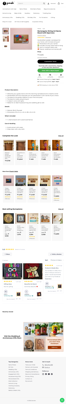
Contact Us (28, 378)
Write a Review (58, 254)
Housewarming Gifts (15, 376)
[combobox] (31, 3)
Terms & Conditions (31, 369)
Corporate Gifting (37, 21)
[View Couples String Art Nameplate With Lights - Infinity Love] (18, 294)
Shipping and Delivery (31, 372)
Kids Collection (13, 381)
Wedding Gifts (20, 17)
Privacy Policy (29, 376)
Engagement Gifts (14, 374)
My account (28, 381)
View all (61, 136)
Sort (46, 260)
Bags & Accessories (49, 9)
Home (39, 28)
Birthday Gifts (32, 17)
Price (39, 52)
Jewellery (27, 13)
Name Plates (23, 9)
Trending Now (47, 13)
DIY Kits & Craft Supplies (22, 21)
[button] (44, 38)
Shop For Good (6, 21)
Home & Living (6, 13)
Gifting (53, 17)
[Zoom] (21, 39)
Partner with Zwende (31, 367)
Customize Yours (50, 61)
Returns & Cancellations (32, 374)
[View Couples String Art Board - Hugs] (39, 294)
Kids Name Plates (35, 9)
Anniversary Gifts (7, 17)
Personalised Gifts (14, 378)
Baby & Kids (17, 13)
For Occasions (43, 17)
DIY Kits (11, 367)
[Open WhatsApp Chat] (62, 400)
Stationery (36, 13)
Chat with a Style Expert (50, 70)
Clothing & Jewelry (14, 385)
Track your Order (30, 365)
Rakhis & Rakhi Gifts (14, 390)
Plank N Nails (42, 35)
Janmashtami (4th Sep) (9, 9)
